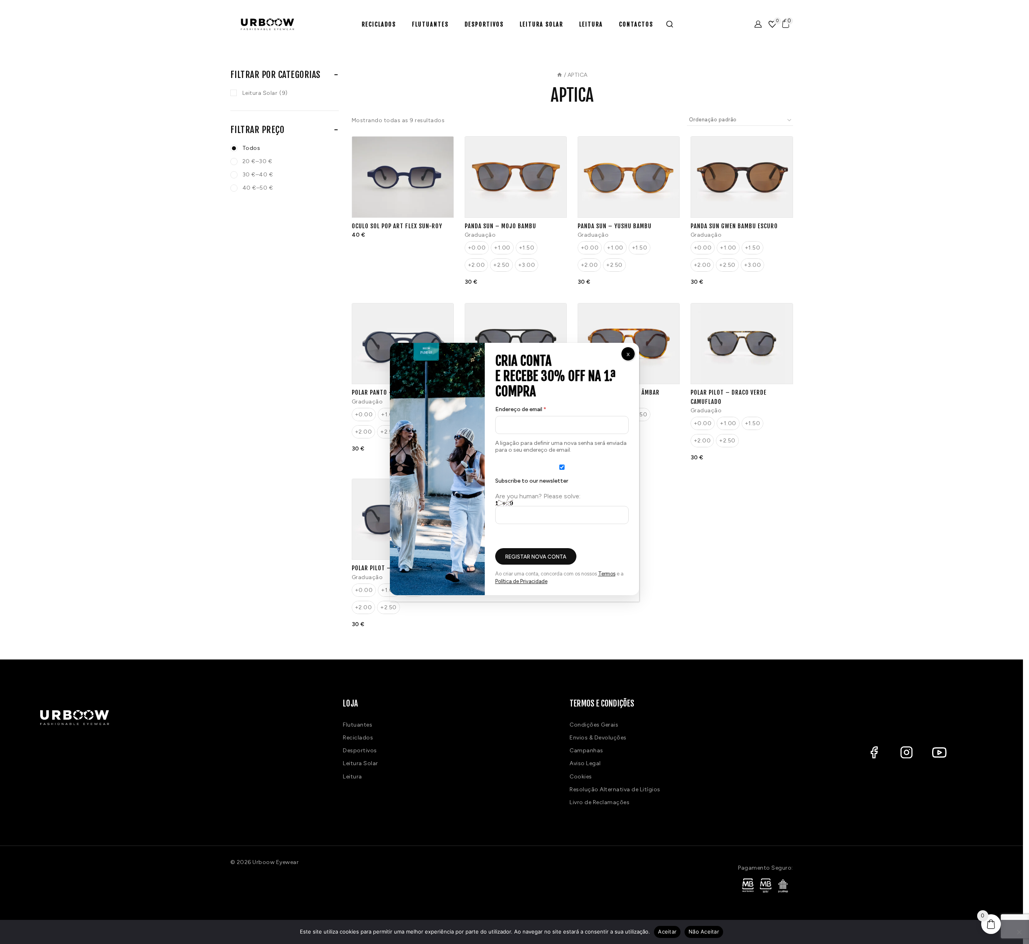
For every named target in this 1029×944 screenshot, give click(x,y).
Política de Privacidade (521, 581)
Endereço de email (535, 408)
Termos (606, 574)
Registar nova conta (535, 557)
